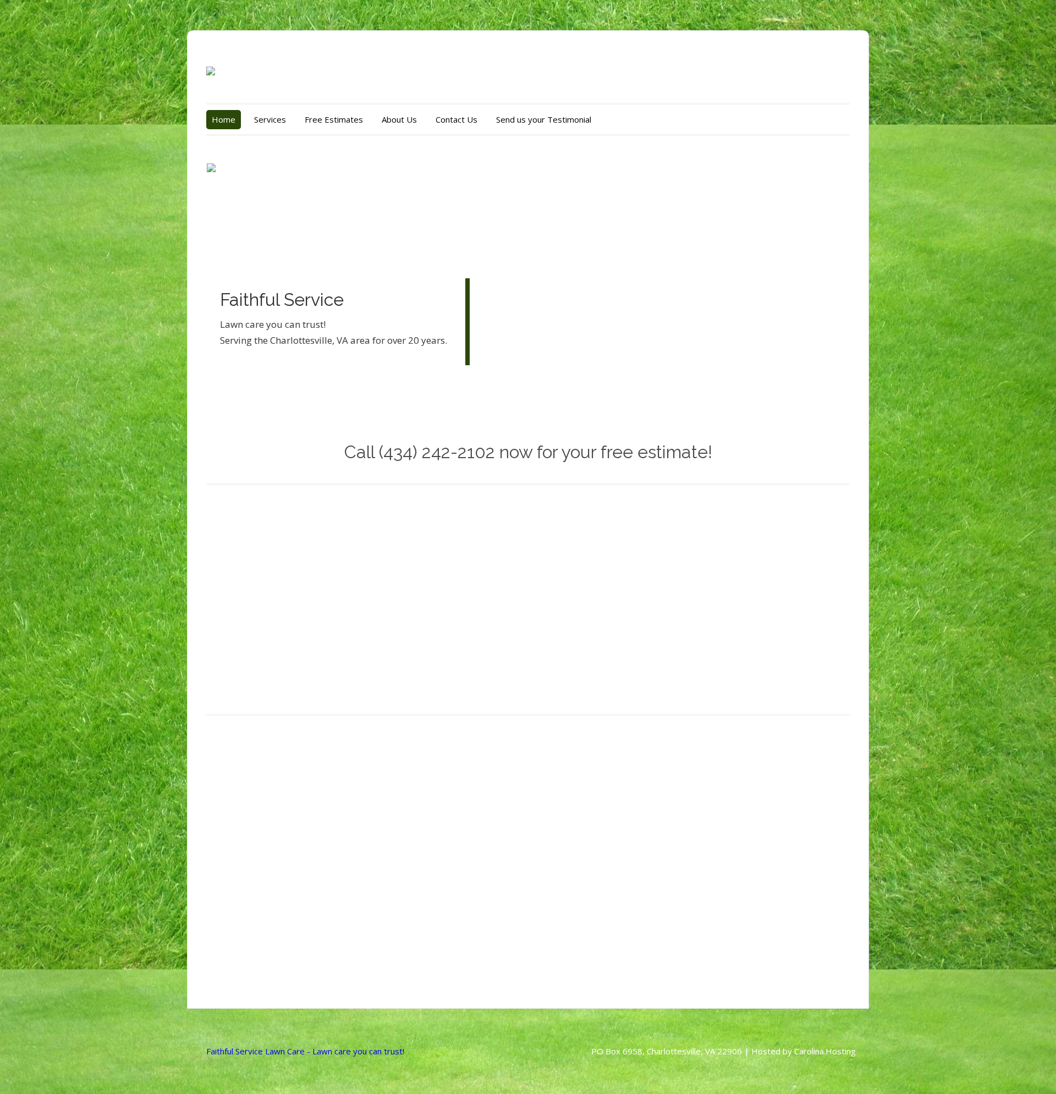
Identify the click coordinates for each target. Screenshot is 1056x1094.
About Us (399, 119)
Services (270, 119)
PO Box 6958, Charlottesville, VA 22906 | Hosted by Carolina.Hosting (723, 1051)
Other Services (749, 619)
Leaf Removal (580, 619)
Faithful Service (282, 299)
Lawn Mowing (245, 619)
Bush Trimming (416, 619)
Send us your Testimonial (543, 119)
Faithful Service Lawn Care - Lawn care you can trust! (305, 1051)
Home (223, 119)
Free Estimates (334, 119)
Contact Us (456, 119)
